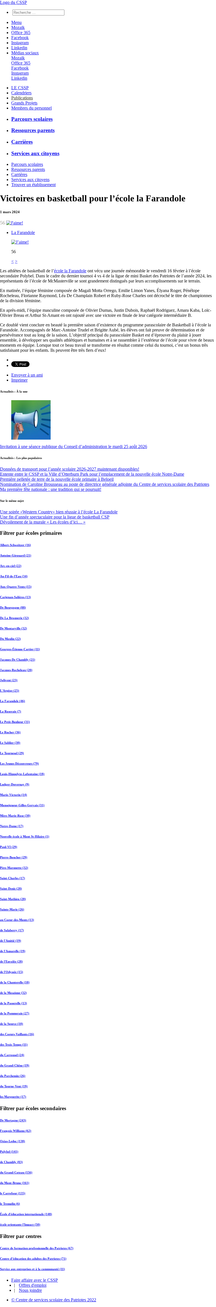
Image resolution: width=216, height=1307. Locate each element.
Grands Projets (24, 103)
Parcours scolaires (32, 119)
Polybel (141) (9, 1151)
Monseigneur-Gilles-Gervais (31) (22, 805)
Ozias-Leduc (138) (12, 1141)
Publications (22, 97)
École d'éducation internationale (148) (26, 1214)
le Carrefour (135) (12, 1193)
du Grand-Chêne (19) (14, 1065)
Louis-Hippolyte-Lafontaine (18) (22, 774)
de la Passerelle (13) (13, 1003)
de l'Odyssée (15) (11, 972)
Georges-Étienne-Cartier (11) (20, 649)
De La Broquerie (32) (14, 618)
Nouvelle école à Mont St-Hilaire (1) (24, 836)
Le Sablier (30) (10, 742)
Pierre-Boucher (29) (13, 857)
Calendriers (21, 92)
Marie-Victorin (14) (13, 794)
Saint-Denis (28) (11, 888)
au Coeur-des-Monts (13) (17, 919)
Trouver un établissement (33, 184)
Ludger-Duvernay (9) (14, 784)
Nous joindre (30, 1290)
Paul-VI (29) (8, 847)
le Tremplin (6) (10, 1203)
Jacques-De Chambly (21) (17, 659)
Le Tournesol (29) (12, 753)
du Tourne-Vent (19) (14, 1086)
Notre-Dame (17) (11, 826)
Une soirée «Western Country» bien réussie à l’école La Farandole (59, 511)
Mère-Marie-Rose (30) (15, 815)
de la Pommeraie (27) (14, 1013)
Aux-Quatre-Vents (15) (16, 586)
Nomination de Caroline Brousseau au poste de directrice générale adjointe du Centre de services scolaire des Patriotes (104, 484)
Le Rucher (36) (10, 732)
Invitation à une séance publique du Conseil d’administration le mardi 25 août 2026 (73, 446)
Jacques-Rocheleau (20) (16, 670)
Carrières (22, 142)
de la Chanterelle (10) (15, 982)
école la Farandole (70, 270)
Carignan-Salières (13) (15, 597)
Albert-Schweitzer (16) (15, 545)
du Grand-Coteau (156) (16, 1172)
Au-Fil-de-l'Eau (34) (14, 576)
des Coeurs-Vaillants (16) (17, 1034)
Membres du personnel (31, 108)
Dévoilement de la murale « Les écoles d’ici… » (43, 522)
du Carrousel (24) (12, 1055)
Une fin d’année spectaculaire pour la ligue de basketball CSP (54, 517)
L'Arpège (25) (9, 690)
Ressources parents (33, 130)
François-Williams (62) (15, 1130)
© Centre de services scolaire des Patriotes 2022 (53, 1299)
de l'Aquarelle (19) (12, 951)
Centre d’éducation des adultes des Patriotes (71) (33, 1258)
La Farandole (23, 232)
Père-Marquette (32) (14, 867)
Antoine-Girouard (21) (15, 555)
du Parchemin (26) (12, 1075)
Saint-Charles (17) (12, 878)
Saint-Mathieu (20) (13, 899)
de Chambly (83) (11, 1162)
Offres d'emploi (32, 1285)
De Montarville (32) (13, 628)
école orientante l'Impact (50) (20, 1224)
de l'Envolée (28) (11, 961)
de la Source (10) (11, 1023)
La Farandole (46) (12, 701)
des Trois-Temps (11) (14, 1044)
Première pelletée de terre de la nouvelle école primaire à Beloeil (57, 479)
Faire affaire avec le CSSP (34, 1280)
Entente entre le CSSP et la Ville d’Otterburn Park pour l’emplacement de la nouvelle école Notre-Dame (92, 474)
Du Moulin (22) (10, 638)
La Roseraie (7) (10, 711)
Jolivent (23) (8, 680)
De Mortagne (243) (13, 1120)
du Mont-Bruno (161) (14, 1182)
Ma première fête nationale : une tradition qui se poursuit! (50, 489)
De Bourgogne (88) (13, 607)
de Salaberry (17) (12, 930)
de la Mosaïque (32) (13, 992)
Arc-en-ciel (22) (10, 565)
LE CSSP (20, 87)
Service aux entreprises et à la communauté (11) (32, 1269)
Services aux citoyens (35, 153)
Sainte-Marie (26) (12, 909)
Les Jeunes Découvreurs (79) (19, 763)
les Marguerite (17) (13, 1096)
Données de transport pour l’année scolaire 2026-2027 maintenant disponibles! (69, 469)
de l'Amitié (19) (10, 940)
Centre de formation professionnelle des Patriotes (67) (36, 1248)
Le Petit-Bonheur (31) (15, 721)
